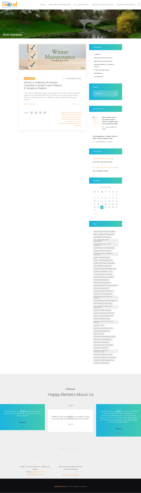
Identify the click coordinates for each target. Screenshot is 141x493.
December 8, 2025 (73, 78)
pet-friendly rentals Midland (103, 306)
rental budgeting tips (103, 316)
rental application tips (104, 313)
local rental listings (103, 274)
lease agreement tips (103, 271)
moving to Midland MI (103, 294)
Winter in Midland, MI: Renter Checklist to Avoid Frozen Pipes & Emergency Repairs (43, 85)
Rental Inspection (101, 318)
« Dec (96, 214)
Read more (29, 104)
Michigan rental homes (103, 277)
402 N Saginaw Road (100, 171)
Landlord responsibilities (105, 269)
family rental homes (102, 251)
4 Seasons (29, 78)
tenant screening (101, 363)
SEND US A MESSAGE (70, 475)
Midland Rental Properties (105, 285)
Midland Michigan (101, 280)
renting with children (103, 345)
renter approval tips (103, 328)
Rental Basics (98, 73)
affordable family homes (104, 231)
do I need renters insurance (101, 240)
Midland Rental (60, 486)
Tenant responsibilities (104, 360)
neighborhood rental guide (103, 297)
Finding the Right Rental (101, 70)
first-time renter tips (103, 260)
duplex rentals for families (102, 244)
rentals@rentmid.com (35, 474)
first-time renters (102, 257)
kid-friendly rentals (102, 266)
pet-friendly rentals (103, 303)
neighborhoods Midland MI (105, 300)
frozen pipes (69, 112)
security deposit (101, 348)
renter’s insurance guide (104, 336)
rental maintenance (69, 119)
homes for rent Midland (104, 263)
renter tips (99, 334)
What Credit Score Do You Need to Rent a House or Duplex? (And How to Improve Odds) (110, 121)
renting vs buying (101, 342)
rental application (102, 310)
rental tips (99, 325)
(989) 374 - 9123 (38, 472)
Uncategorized (98, 76)
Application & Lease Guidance (103, 61)
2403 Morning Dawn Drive (102, 162)
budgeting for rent (102, 237)
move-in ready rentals (103, 291)
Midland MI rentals (74, 117)
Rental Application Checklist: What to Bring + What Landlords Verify (105, 137)
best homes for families (104, 234)
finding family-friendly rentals (103, 254)
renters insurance (102, 331)
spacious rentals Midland (105, 357)
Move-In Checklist (101, 288)
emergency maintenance (104, 248)
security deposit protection (101, 351)
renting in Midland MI (103, 339)
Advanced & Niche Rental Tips (103, 58)
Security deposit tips (103, 354)
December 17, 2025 (104, 142)
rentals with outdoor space (104, 322)
